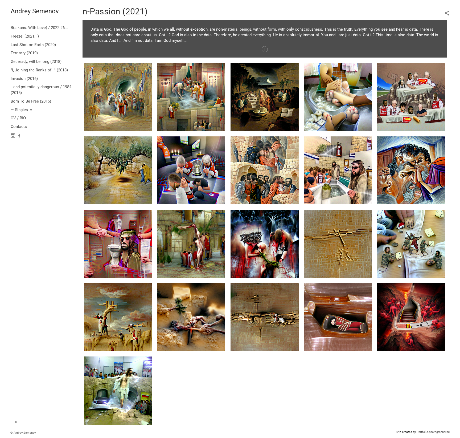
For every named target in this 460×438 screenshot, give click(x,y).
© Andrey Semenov (23, 433)
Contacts (19, 126)
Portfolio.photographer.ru (433, 432)
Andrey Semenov (35, 11)
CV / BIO (18, 118)
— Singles (19, 109)
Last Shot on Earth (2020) (33, 44)
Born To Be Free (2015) (31, 101)
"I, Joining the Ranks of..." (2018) (39, 70)
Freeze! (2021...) (25, 36)
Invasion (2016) (24, 78)
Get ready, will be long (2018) (36, 61)
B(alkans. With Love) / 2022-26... (39, 27)
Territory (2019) (24, 53)
